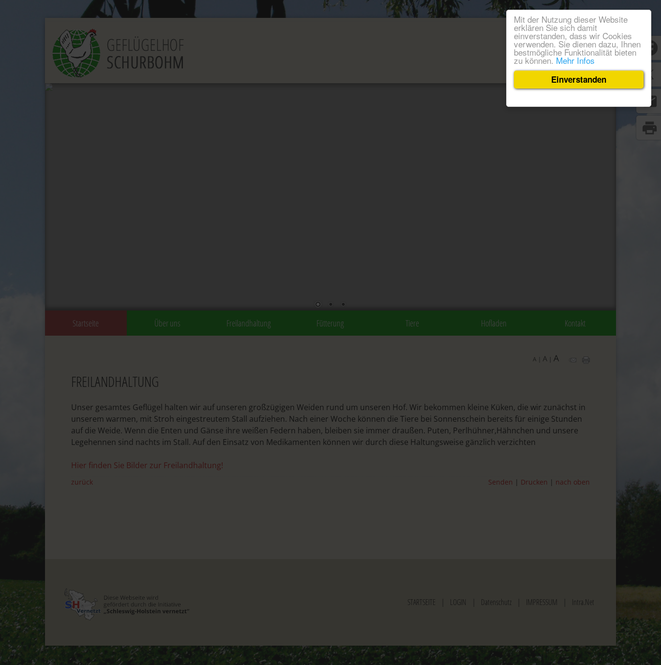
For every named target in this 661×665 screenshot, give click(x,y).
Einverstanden (578, 79)
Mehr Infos (575, 60)
